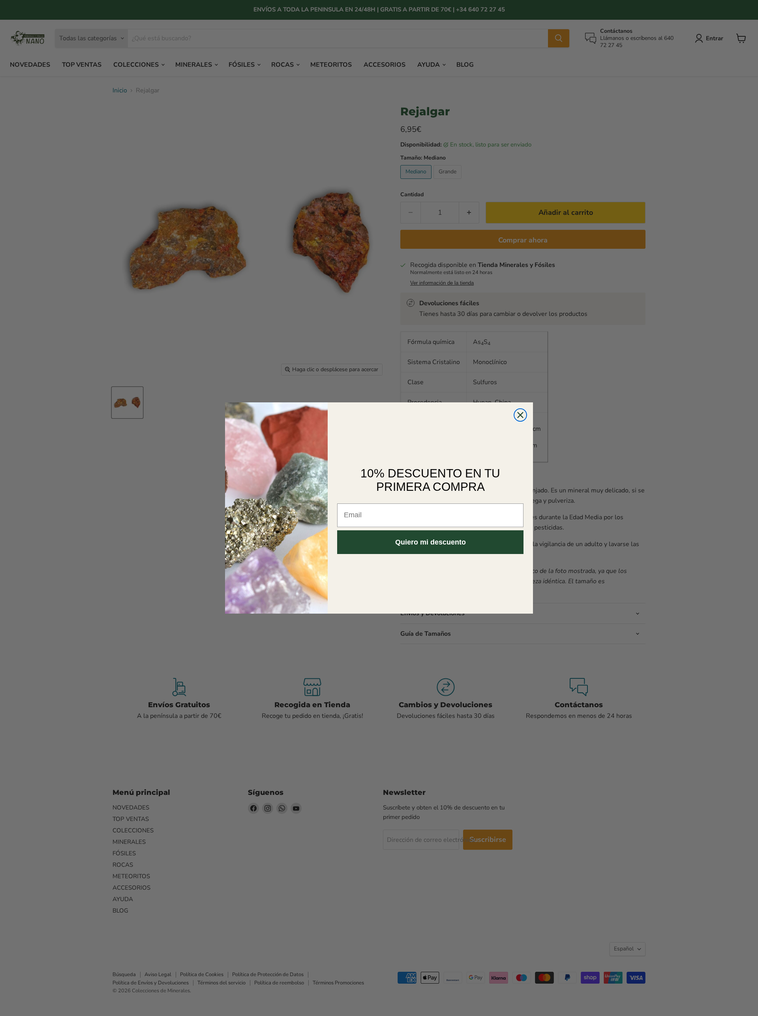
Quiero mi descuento (430, 542)
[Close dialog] (520, 415)
